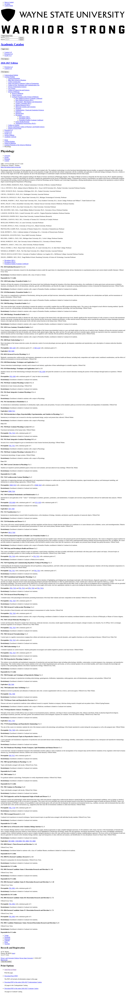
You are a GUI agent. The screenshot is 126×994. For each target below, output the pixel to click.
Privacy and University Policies (10, 958)
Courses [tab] (6, 160)
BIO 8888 (11, 841)
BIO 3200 (13, 348)
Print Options (4, 59)
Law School (11, 88)
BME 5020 (38, 485)
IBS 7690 (11, 684)
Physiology (18, 115)
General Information (14, 78)
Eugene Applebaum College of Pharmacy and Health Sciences (26, 127)
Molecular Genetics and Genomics (25, 107)
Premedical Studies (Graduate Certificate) (31, 120)
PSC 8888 (33, 841)
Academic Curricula (10, 137)
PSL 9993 (12, 916)
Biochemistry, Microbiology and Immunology (28, 102)
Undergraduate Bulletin (11, 75)
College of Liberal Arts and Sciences (18, 90)
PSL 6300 (42, 371)
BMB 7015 (11, 411)
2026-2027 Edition (9, 63)
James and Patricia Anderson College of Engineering (23, 83)
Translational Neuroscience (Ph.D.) (25, 123)
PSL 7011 (12, 445)
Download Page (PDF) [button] (11, 976)
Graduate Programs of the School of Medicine (25, 97)
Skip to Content (9, 2)
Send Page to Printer (10, 969)
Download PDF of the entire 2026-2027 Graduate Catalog (21, 988)
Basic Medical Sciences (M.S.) (24, 100)
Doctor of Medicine (17, 93)
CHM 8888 (18, 841)
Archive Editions (9, 135)
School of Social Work (14, 128)
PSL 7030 (12, 556)
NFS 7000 (11, 509)
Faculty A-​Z (8, 133)
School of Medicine (14, 92)
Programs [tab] (7, 159)
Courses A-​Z (8, 132)
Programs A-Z (8, 54)
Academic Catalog (12, 44)
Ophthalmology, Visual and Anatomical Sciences (29, 110)
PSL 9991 (12, 888)
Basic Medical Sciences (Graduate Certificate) (28, 98)
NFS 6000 (12, 502)
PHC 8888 (26, 841)
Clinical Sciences (17, 95)
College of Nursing (13, 125)
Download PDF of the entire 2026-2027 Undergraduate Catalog (23, 982)
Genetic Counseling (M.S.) (23, 103)
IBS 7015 (12, 755)
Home (6, 140)
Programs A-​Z (8, 130)
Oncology (18, 108)
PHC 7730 (11, 721)
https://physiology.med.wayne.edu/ (11, 167)
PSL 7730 (12, 808)
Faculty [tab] (6, 157)
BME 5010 (13, 485)
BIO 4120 (37, 348)
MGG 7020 (11, 532)
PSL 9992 (12, 904)
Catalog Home (8, 5)
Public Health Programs (22, 122)
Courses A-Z (8, 52)
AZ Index (7, 4)
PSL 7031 (36, 556)
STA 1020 (38, 502)
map (13, 953)
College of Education (14, 82)
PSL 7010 (12, 433)
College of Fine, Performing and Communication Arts (23, 85)
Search (3, 37)
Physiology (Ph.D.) (24, 118)
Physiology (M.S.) (24, 117)
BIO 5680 (11, 351)
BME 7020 (11, 491)
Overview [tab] (7, 155)
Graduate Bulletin (9, 77)
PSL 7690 (12, 694)
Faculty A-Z (8, 55)
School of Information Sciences (17, 87)
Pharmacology (19, 113)
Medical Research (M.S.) (22, 105)
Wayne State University (26, 958)
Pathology (18, 112)
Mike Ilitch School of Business (17, 80)
